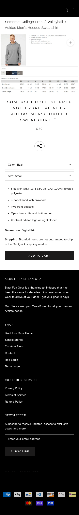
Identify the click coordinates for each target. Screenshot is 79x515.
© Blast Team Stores (22, 471)
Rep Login (11, 359)
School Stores (14, 339)
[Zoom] (70, 42)
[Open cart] (73, 10)
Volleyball (55, 22)
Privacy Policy (13, 388)
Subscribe (20, 451)
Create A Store (14, 346)
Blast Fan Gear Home (19, 333)
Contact (10, 353)
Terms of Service (15, 395)
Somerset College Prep (24, 22)
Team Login (12, 366)
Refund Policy (13, 401)
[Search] (66, 10)
